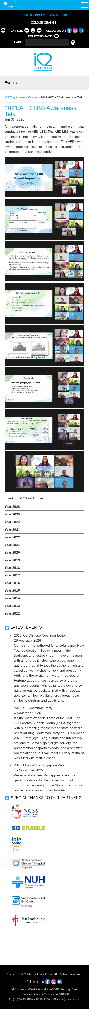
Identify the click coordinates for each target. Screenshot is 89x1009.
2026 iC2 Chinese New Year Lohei (40, 635)
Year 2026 (12, 507)
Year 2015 (12, 590)
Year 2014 (12, 598)
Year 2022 (12, 537)
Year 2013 (12, 606)
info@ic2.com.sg (68, 999)
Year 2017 (12, 575)
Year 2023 (12, 529)
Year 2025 (12, 514)
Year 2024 (12, 522)
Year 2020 (12, 552)
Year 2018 (12, 568)
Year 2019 (12, 560)
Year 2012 (12, 613)
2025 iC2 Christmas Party (33, 708)
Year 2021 (12, 545)
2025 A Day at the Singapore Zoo (39, 765)
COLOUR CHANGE (43, 22)
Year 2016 (12, 583)
